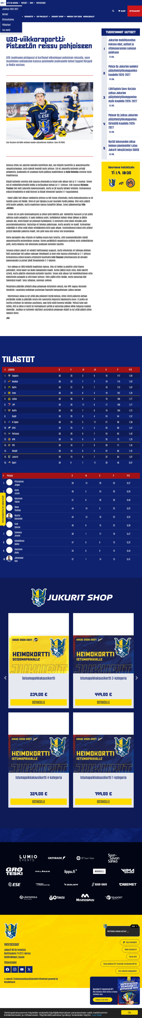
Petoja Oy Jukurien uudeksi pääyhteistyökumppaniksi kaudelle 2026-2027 (123, 70)
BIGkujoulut (88, 16)
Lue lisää (96, 1014)
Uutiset (5, 14)
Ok (129, 1012)
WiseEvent (43, 978)
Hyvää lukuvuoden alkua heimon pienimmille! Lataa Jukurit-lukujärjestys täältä (123, 145)
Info (31, 3)
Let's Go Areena (12, 3)
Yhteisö (24, 3)
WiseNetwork (9, 981)
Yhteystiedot (41, 3)
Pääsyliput (6, 24)
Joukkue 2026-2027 (10, 8)
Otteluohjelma (8, 19)
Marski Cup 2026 (74, 16)
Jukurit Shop (57, 16)
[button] (5, 700)
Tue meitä (6, 29)
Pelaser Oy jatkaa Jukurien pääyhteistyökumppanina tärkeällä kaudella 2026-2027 (123, 121)
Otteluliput (135, 11)
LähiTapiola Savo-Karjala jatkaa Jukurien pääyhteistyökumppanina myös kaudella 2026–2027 (122, 95)
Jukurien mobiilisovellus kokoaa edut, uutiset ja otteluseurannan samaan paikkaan (122, 46)
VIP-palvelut (42, 16)
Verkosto (29, 16)
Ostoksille (38, 702)
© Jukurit (8, 978)
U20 (2, 3)
